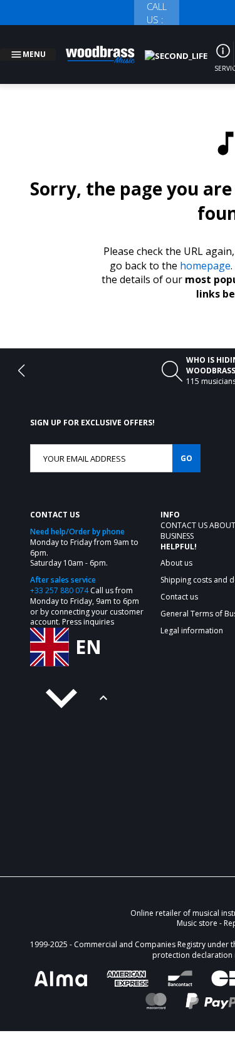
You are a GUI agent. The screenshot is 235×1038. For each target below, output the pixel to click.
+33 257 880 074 (59, 575)
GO (186, 443)
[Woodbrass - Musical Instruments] (107, 47)
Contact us (184, 510)
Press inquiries (88, 606)
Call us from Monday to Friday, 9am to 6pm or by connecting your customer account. (87, 591)
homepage (205, 250)
